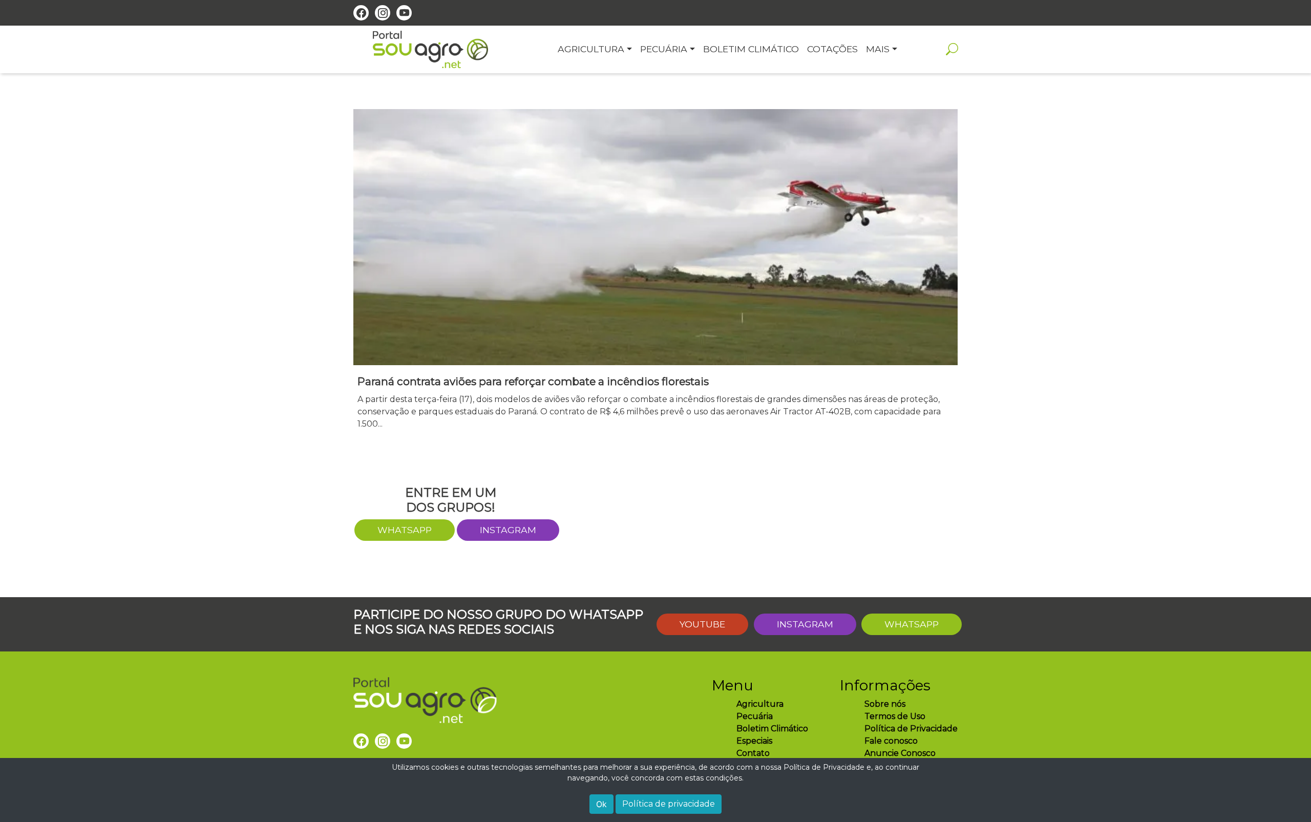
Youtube (702, 624)
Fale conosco (891, 741)
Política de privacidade (668, 804)
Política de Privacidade (911, 728)
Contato (753, 753)
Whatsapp (911, 624)
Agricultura (760, 704)
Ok (601, 804)
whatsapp (404, 529)
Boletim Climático (772, 728)
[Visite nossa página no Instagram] (382, 12)
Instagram (508, 529)
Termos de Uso (894, 716)
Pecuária (754, 716)
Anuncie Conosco (900, 753)
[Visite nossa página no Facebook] (361, 12)
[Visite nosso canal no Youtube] (404, 12)
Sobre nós (884, 704)
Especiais (754, 741)
